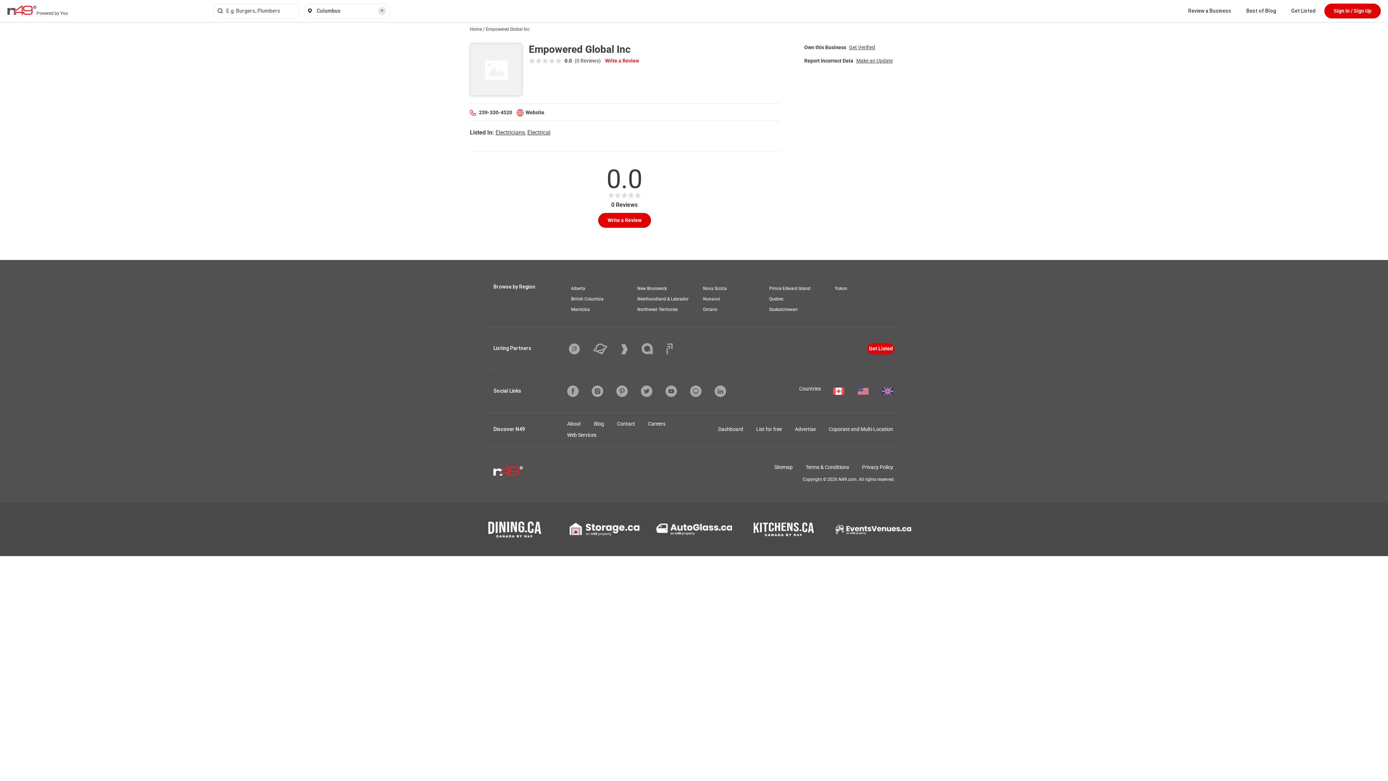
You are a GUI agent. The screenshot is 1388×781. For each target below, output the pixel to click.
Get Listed (1303, 11)
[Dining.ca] (515, 529)
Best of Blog (1261, 11)
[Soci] (669, 349)
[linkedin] (720, 391)
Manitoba (580, 309)
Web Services (581, 435)
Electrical (539, 132)
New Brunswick (652, 288)
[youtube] (671, 391)
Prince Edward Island (789, 288)
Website (535, 112)
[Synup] (630, 349)
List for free (769, 429)
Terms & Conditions (827, 467)
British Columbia (587, 299)
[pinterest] (622, 391)
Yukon (841, 288)
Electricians (510, 132)
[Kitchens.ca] (783, 529)
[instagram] (597, 391)
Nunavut (711, 299)
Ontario (710, 309)
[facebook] (573, 391)
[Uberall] (606, 349)
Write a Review (622, 61)
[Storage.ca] (604, 529)
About (574, 424)
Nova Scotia (715, 288)
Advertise (805, 429)
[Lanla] (652, 349)
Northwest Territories (657, 309)
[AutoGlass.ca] (694, 529)
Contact (626, 424)
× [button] (382, 10)
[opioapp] (696, 391)
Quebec (776, 299)
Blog (599, 424)
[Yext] (579, 349)
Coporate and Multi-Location (861, 429)
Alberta (578, 288)
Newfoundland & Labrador (663, 299)
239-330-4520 (495, 112)
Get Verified (862, 47)
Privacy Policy (877, 467)
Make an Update (874, 61)
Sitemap (783, 467)
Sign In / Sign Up (1352, 11)
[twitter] (646, 391)
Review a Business (1209, 11)
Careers (656, 424)
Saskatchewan (783, 309)
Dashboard (730, 429)
